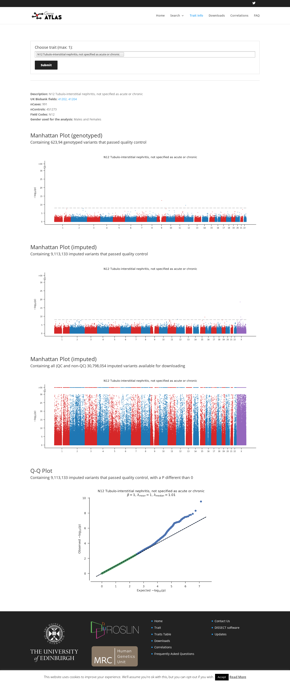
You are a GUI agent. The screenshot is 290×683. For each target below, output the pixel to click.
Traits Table (162, 634)
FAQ (257, 15)
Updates (221, 634)
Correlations (239, 15)
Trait (157, 628)
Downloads (217, 15)
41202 (62, 99)
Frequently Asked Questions (174, 654)
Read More (237, 677)
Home (160, 15)
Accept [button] (222, 677)
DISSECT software (227, 628)
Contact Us (222, 621)
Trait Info (196, 15)
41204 (72, 99)
